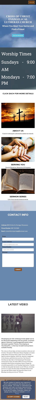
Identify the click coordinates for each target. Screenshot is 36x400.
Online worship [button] (18, 35)
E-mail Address (7, 241)
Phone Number (6, 247)
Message (4, 252)
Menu (32, 2)
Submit (18, 269)
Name (4, 236)
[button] (18, 323)
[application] (18, 323)
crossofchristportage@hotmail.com (19, 380)
